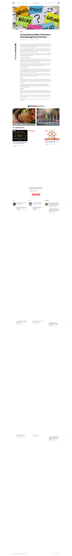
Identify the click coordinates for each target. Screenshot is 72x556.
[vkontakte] (15, 56)
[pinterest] (15, 47)
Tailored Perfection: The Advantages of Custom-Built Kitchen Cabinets (35, 188)
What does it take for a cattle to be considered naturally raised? (21, 123)
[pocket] (15, 54)
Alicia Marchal (35, 204)
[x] (15, 44)
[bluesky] (15, 59)
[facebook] (15, 46)
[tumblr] (15, 51)
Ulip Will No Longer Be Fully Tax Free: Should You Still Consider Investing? (48, 123)
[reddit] (15, 52)
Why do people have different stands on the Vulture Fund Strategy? (20, 143)
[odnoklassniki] (15, 57)
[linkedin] (15, 49)
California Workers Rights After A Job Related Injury (21, 203)
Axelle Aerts (15, 145)
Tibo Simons (18, 204)
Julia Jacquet (31, 190)
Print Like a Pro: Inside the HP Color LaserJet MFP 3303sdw (37, 203)
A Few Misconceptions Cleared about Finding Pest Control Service (52, 142)
